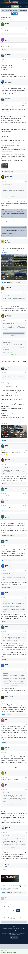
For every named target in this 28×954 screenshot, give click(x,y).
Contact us (4, 928)
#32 (26, 44)
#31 (26, 28)
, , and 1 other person (12, 892)
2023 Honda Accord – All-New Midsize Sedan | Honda (14, 209)
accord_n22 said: (6, 184)
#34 (26, 86)
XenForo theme (13, 934)
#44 (26, 505)
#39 (26, 320)
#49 (26, 631)
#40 (26, 372)
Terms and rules (11, 928)
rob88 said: (5, 601)
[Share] (24, 28)
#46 (26, 545)
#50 (26, 669)
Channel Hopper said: (7, 323)
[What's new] (23, 6)
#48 (26, 597)
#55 (26, 789)
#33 (26, 59)
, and (11, 282)
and (8, 171)
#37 (26, 245)
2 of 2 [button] (18, 910)
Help (24, 928)
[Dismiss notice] (26, 951)
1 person (4, 34)
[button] (2, 6)
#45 (26, 521)
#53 (26, 752)
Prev (14, 910)
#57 (26, 869)
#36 (26, 181)
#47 (26, 570)
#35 (26, 103)
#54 (26, 777)
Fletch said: (5, 792)
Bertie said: (5, 634)
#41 (26, 450)
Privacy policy (19, 928)
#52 (26, 724)
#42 (26, 464)
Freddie (3, 19)
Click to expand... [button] (14, 196)
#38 (26, 292)
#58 (26, 902)
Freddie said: (6, 467)
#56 (26, 832)
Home (13, 930)
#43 (26, 493)
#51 (26, 701)
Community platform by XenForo (14, 933)
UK (14, 926)
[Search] (26, 6)
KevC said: (5, 295)
